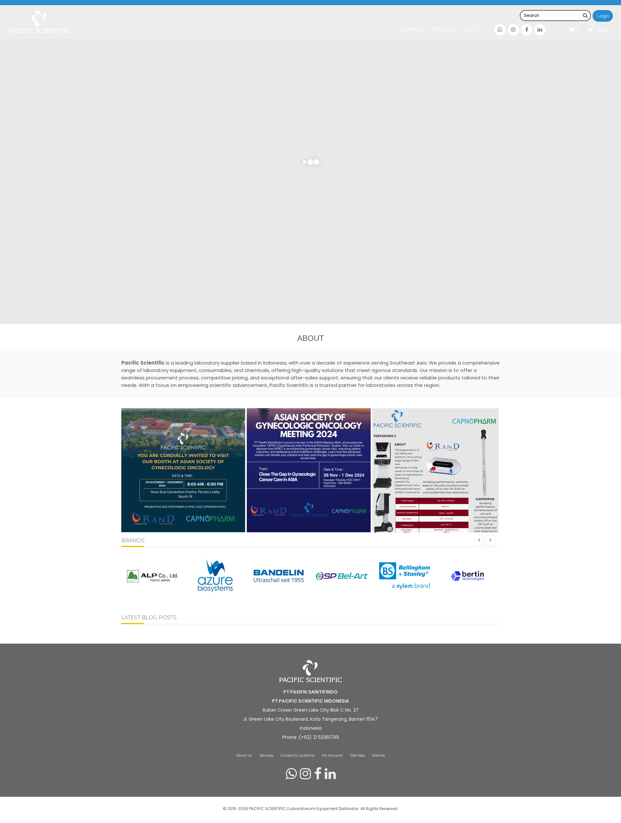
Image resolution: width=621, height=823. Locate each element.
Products (444, 29)
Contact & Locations (297, 755)
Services (266, 755)
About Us (244, 755)
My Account (332, 755)
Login (603, 15)
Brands (412, 29)
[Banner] (183, 528)
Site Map (357, 755)
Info (472, 29)
